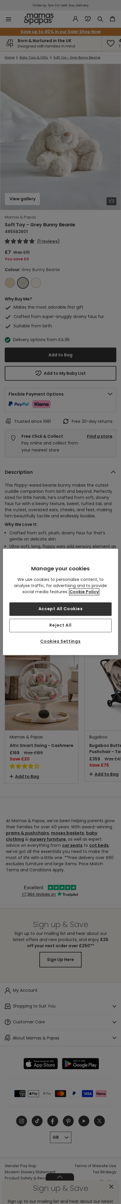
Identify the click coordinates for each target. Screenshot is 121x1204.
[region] (60, 602)
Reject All (60, 625)
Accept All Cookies (60, 609)
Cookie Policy (84, 592)
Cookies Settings (60, 641)
